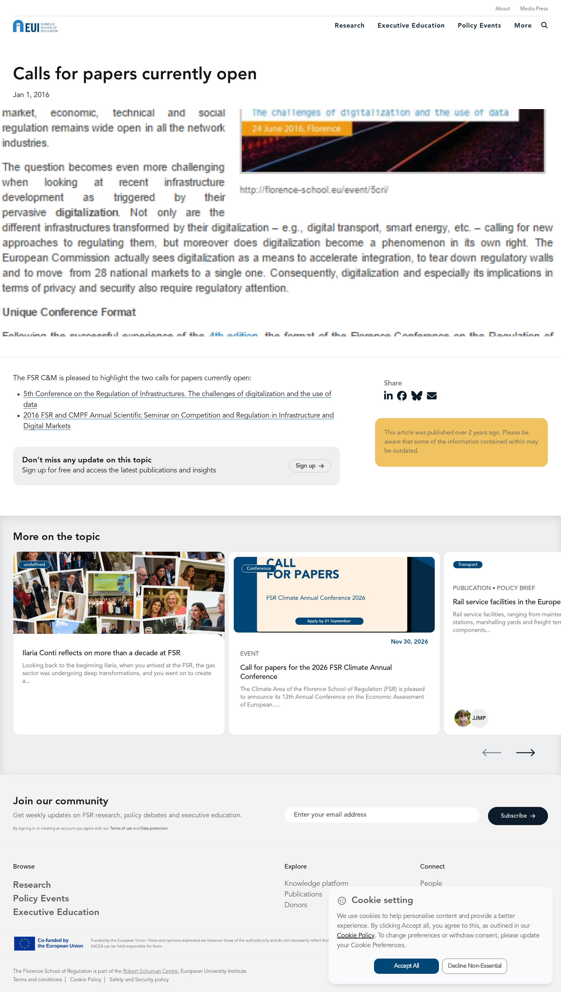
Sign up (306, 466)
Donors (295, 905)
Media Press (534, 9)
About (502, 9)
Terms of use (121, 829)
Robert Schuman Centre (150, 971)
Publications (303, 894)
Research (350, 26)
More (523, 26)
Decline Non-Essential (475, 966)
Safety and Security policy (139, 980)
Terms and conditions (37, 980)
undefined (34, 564)
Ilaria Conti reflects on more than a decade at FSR (101, 653)
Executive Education (56, 912)
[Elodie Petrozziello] (463, 718)
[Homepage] (35, 26)
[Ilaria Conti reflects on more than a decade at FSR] (119, 596)
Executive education (411, 26)
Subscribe (514, 816)
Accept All (406, 966)
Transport (468, 564)
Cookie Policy (85, 980)
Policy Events (479, 26)
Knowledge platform (316, 883)
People (431, 883)
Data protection (154, 829)
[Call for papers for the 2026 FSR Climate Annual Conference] (334, 594)
